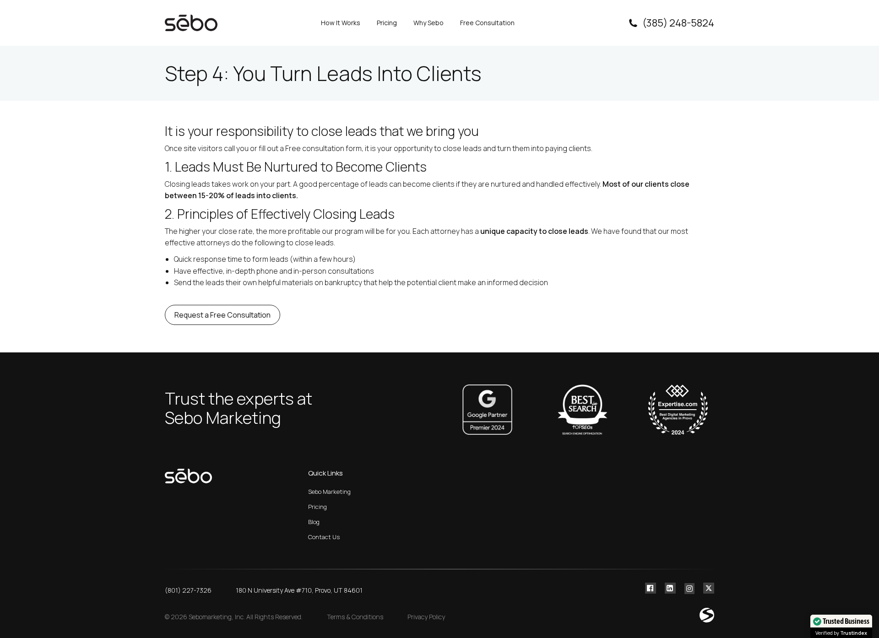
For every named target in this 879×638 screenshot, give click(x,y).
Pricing (317, 507)
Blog (314, 522)
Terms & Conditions (355, 616)
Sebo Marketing (329, 491)
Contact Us (324, 537)
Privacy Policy (426, 616)
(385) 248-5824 (678, 23)
